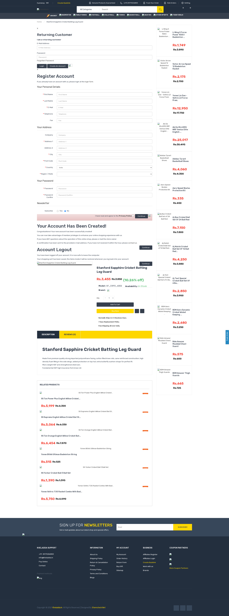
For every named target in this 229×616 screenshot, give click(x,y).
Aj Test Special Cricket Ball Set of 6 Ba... (181, 280)
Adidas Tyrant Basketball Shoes (181, 160)
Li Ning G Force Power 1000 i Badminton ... (179, 34)
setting (187, 3)
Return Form (121, 562)
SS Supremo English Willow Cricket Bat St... (61, 417)
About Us (94, 554)
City (51, 154)
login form (89, 82)
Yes (61, 211)
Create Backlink (63, 3)
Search (160, 9)
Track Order (227, 336)
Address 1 (49, 141)
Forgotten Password (45, 61)
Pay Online (43, 562)
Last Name (48, 101)
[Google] (189, 608)
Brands (146, 570)
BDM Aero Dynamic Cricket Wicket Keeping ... (181, 312)
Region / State (47, 174)
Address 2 (49, 148)
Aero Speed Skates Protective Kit (181, 189)
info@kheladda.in (45, 558)
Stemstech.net (98, 607)
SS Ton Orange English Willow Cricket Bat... (61, 436)
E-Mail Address (43, 43)
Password (41, 53)
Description (48, 334)
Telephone (48, 114)
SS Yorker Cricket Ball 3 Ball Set (56, 473)
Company (49, 135)
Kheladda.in (57, 607)
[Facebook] (176, 608)
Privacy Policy (95, 570)
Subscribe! (182, 527)
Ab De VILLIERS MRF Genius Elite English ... (180, 129)
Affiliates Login (149, 558)
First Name (48, 94)
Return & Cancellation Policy (99, 564)
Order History (121, 558)
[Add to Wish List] (137, 311)
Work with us (148, 566)
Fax (51, 120)
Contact (41, 566)
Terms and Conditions (99, 574)
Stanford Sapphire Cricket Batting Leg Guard (65, 22)
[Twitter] (183, 608)
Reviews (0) (70, 334)
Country (49, 167)
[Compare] (174, 9)
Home (39, 22)
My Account (121, 554)
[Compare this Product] (142, 311)
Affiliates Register (150, 554)
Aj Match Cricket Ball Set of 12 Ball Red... (181, 248)
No (68, 211)
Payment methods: (44, 574)
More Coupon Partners (178, 568)
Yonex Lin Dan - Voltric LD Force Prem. (180, 97)
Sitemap (119, 570)
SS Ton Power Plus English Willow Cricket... (60, 399)
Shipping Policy (96, 558)
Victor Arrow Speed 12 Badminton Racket (182, 66)
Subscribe (49, 211)
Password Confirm (49, 196)
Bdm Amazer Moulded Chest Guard (179, 343)
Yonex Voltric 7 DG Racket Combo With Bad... (61, 492)
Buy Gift (119, 566)
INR (47, 3)
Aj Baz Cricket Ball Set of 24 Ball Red (181, 218)
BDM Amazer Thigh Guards (181, 374)
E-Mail (50, 107)
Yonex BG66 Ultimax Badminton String (59, 454)
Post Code (48, 161)
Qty (98, 298)
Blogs (92, 578)
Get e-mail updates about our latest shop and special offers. (84, 530)
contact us (132, 243)
